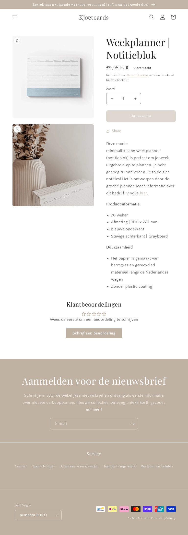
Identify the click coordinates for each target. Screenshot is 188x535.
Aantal (110, 89)
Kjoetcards (144, 518)
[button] (14, 17)
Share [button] (116, 131)
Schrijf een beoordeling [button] (94, 333)
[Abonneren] (132, 423)
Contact (21, 466)
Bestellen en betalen (157, 466)
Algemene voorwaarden (79, 466)
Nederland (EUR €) (33, 515)
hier (143, 193)
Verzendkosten (137, 75)
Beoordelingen (44, 466)
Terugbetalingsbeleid (120, 466)
